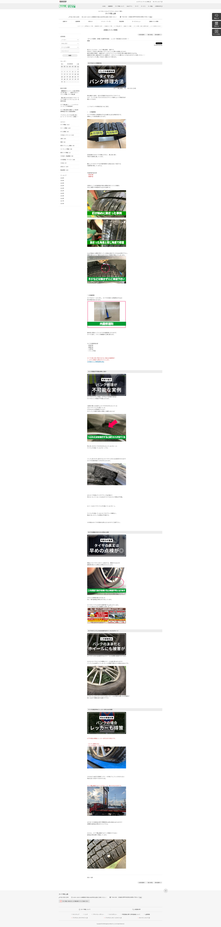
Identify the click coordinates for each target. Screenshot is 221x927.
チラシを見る (216, 34)
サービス (143, 6)
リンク (86, 914)
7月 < (62, 64)
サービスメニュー (136, 21)
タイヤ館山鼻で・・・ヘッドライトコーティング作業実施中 (69, 105)
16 (62, 76)
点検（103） (63, 138)
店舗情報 (77, 21)
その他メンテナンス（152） (67, 135)
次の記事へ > (158, 34)
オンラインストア (157, 1)
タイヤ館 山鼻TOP (118, 26)
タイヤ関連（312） (65, 124)
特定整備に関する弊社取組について (131, 914)
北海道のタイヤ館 (108, 26)
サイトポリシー (113, 914)
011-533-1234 (74, 17)
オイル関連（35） (64, 131)
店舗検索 (110, 6)
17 (64, 76)
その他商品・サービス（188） (68, 159)
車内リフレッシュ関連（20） (67, 145)
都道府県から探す (98, 26)
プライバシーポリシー (98, 914)
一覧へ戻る (150, 34)
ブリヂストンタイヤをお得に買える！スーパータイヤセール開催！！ (69, 116)
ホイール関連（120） (65, 128)
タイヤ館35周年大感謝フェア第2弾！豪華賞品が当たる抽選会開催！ (69, 110)
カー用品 (150, 6)
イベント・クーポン (106, 21)
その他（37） (63, 163)
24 (64, 79)
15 (78, 74)
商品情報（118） (64, 170)
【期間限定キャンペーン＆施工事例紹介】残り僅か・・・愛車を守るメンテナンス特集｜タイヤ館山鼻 (69, 92)
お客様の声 (158, 6)
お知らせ (90, 21)
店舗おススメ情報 (153, 21)
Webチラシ (129, 6)
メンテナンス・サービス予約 (142, 1)
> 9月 (77, 64)
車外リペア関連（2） (65, 152)
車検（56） (63, 142)
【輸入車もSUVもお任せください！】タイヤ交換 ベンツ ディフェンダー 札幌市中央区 (69, 99)
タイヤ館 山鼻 (110, 13)
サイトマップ (76, 914)
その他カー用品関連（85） (67, 156)
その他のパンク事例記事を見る (95, 361)
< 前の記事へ (141, 34)
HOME (103, 6)
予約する (216, 26)
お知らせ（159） (64, 166)
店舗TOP (65, 21)
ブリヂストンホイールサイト (112, 918)
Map (151, 17)
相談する (216, 18)
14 (75, 74)
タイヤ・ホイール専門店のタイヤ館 (85, 26)
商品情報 (121, 21)
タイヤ (136, 6)
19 (70, 76)
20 (72, 76)
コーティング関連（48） (66, 149)
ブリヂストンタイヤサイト (79, 918)
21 (75, 76)
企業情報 (147, 914)
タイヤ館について (119, 6)
